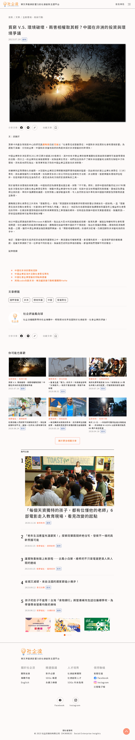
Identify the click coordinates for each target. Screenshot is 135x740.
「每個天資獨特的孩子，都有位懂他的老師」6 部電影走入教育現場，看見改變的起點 (69, 513)
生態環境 (27, 17)
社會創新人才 (74, 677)
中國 (50, 299)
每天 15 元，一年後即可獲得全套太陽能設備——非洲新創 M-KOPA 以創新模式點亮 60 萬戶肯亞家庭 (107, 425)
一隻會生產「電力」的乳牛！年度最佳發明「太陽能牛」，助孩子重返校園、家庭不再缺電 (67, 385)
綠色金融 (63, 418)
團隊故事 (25, 673)
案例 (63, 391)
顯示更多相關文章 (67, 440)
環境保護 (38, 299)
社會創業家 (104, 379)
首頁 (10, 17)
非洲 (26, 299)
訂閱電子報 (99, 686)
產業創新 (23, 418)
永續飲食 (51, 610)
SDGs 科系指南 (75, 682)
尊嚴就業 (93, 379)
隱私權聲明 (67, 730)
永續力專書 (51, 682)
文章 (18, 17)
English (25, 682)
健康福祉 (12, 418)
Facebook (103, 677)
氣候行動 (38, 17)
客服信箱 (98, 673)
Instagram (103, 682)
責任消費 (41, 587)
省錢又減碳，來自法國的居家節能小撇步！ (52, 581)
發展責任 (61, 299)
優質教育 (52, 379)
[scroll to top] (126, 731)
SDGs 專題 (51, 677)
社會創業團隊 (74, 673)
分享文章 (13, 127)
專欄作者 (25, 677)
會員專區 (119, 4)
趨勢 (24, 39)
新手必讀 (50, 673)
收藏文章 (47, 127)
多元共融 (63, 379)
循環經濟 (51, 568)
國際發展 (14, 299)
